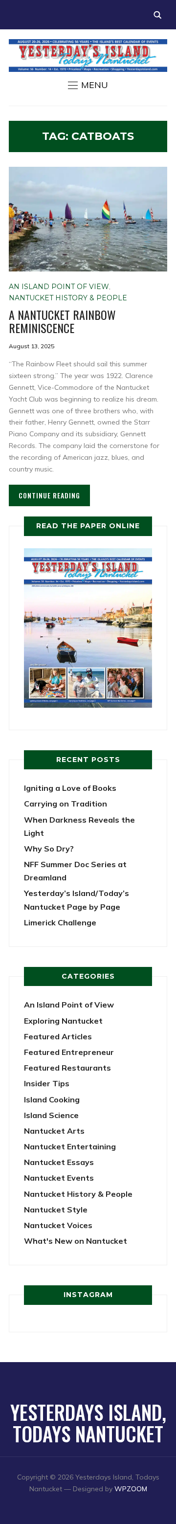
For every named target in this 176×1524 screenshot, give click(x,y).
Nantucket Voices (58, 1225)
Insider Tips (46, 1083)
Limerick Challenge (60, 922)
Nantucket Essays (59, 1162)
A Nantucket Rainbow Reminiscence (62, 321)
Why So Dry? (49, 848)
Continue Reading (49, 495)
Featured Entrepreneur (69, 1052)
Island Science (51, 1115)
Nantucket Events (59, 1178)
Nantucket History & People (68, 297)
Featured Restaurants (67, 1068)
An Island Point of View (59, 286)
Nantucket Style (56, 1209)
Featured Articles (58, 1036)
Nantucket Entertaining (70, 1146)
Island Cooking (52, 1099)
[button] (88, 85)
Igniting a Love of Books (70, 788)
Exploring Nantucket (63, 1021)
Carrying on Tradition (65, 803)
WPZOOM (130, 1488)
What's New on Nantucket (75, 1241)
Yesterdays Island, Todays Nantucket (88, 1422)
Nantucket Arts (54, 1131)
